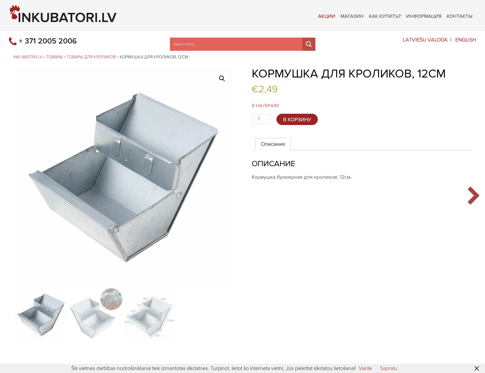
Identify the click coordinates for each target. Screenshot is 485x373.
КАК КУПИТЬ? (385, 15)
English (465, 40)
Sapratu (388, 368)
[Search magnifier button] (308, 44)
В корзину (297, 119)
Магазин (352, 15)
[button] (222, 78)
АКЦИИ (326, 15)
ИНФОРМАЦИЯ (423, 15)
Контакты (459, 15)
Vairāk (365, 368)
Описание (273, 144)
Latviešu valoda (425, 40)
